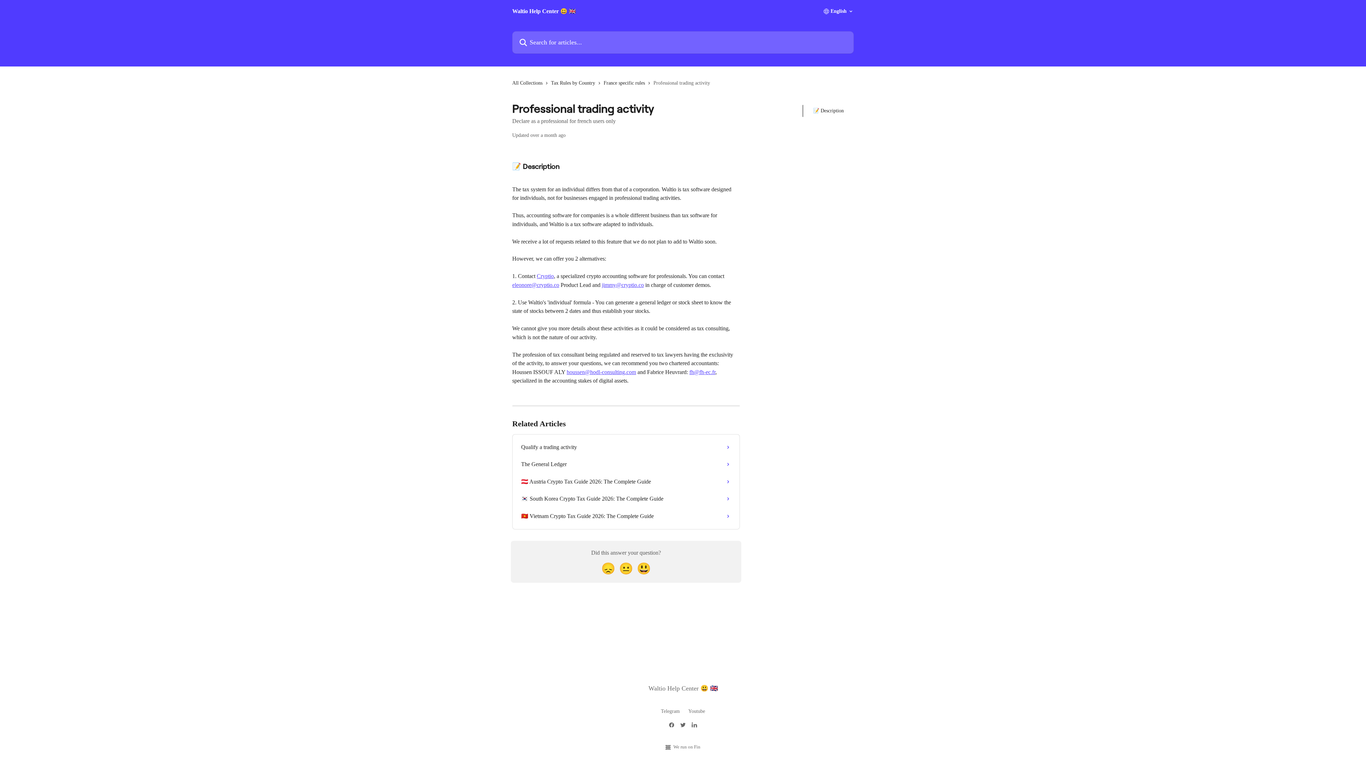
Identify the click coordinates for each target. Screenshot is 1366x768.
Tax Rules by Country (573, 83)
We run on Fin (686, 747)
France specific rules (624, 83)
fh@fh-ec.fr (702, 372)
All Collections (527, 83)
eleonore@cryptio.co (535, 285)
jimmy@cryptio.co (623, 285)
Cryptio (545, 276)
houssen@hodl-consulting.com (601, 372)
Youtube (696, 711)
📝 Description (828, 110)
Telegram (670, 711)
